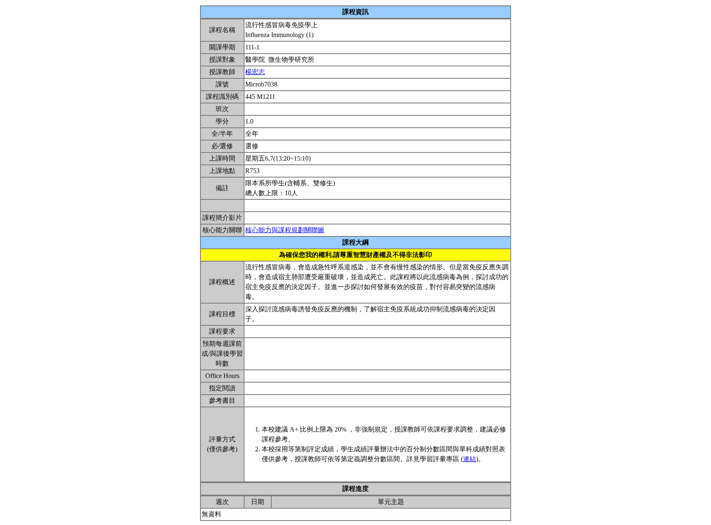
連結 (469, 458)
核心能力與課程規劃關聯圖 (284, 229)
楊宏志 (255, 71)
